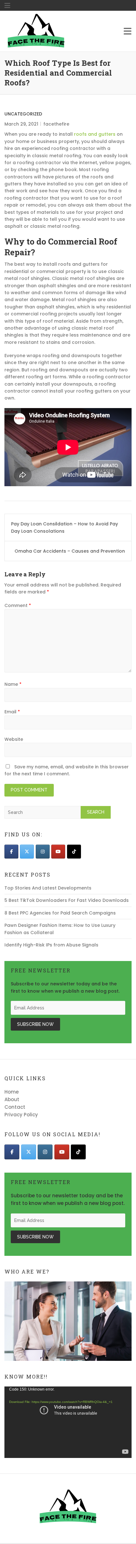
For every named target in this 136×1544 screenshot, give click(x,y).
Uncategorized (23, 114)
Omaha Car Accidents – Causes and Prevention (70, 551)
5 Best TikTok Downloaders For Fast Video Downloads (66, 900)
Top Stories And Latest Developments (47, 888)
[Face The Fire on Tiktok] (74, 852)
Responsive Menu (128, 31)
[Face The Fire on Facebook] (11, 852)
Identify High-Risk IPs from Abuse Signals (51, 945)
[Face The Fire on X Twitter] (27, 852)
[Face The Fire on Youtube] (58, 852)
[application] (68, 1422)
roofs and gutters (94, 134)
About (11, 1099)
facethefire (56, 124)
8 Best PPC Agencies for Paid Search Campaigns (60, 913)
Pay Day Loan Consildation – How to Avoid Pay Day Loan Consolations (64, 527)
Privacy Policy (21, 1114)
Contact (14, 1107)
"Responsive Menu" (7, 5)
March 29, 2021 (21, 124)
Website (13, 739)
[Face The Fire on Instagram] (43, 852)
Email (12, 712)
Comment (17, 605)
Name (13, 684)
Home (11, 1091)
